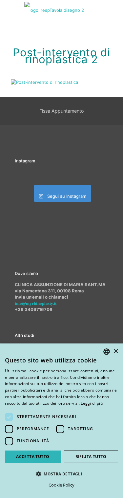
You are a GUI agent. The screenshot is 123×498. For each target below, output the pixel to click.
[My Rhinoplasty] (54, 10)
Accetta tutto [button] (32, 456)
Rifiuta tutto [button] (91, 456)
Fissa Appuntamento (61, 111)
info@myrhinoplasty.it (35, 303)
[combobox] (106, 351)
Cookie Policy (61, 485)
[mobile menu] (114, 9)
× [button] (115, 351)
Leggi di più (92, 403)
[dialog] (61, 420)
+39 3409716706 (33, 309)
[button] (61, 474)
